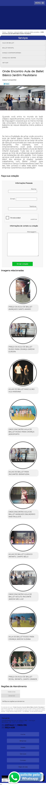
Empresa (23, 741)
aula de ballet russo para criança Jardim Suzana (21, 638)
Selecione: (12, 692)
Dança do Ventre (9, 58)
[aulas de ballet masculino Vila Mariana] (23, 371)
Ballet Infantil (8, 48)
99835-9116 (22, 725)
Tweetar (6, 84)
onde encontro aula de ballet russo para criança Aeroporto (21, 431)
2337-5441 (9, 725)
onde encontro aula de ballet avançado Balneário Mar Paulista (22, 514)
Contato (23, 760)
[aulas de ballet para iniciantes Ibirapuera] (23, 454)
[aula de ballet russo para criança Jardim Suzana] (23, 619)
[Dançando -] (23, 12)
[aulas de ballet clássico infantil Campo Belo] (23, 536)
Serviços (23, 38)
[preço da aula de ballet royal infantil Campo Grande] (23, 659)
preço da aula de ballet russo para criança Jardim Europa (21, 349)
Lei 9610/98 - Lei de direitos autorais (32, 711)
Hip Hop (5, 62)
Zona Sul (11, 696)
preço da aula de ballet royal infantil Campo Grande (23, 678)
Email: (13, 199)
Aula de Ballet (8, 43)
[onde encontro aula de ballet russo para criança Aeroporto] (23, 411)
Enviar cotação (22, 264)
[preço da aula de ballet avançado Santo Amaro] (23, 289)
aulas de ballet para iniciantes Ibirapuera (19, 473)
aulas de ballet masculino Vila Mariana (21, 390)
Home (23, 734)
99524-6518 (10, 727)
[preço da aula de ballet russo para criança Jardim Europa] (23, 329)
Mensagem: (32, 232)
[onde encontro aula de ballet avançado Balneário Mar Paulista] (23, 494)
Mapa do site (23, 767)
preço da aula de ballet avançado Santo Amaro (20, 308)
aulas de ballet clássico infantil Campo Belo (20, 555)
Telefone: (33, 206)
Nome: (34, 189)
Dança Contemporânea (11, 53)
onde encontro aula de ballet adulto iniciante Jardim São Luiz (20, 596)
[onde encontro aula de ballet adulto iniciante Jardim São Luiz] (23, 576)
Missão (23, 747)
